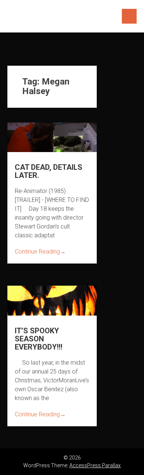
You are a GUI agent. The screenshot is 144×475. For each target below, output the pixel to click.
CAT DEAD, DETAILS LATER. (48, 171)
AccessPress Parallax (95, 465)
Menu (129, 16)
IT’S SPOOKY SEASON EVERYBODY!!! (38, 338)
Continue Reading (40, 251)
